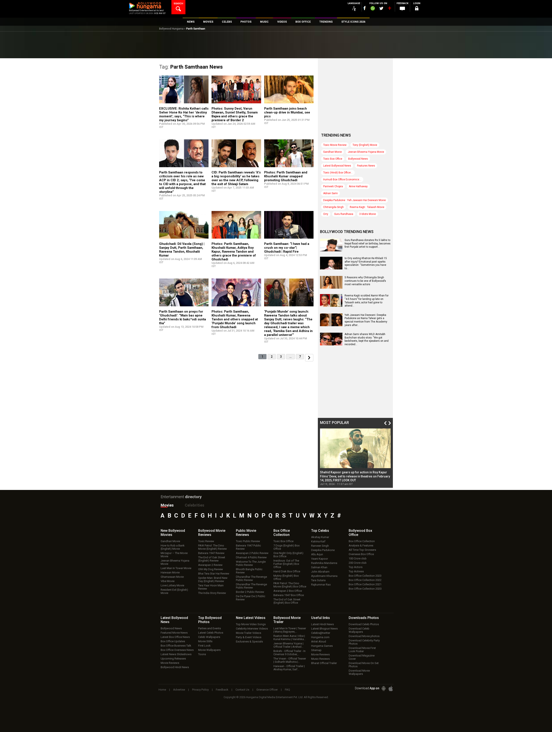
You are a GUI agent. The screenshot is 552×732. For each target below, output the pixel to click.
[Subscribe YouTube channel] (389, 9)
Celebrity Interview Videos (252, 628)
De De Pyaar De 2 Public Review (250, 598)
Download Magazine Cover (362, 657)
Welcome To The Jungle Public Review (251, 563)
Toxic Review (206, 541)
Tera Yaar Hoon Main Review (211, 587)
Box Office (281, 533)
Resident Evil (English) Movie (174, 591)
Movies (167, 505)
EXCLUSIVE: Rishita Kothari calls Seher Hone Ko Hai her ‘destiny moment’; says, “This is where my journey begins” (184, 114)
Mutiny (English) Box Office (286, 577)
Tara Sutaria (318, 580)
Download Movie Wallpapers (359, 672)
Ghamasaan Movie (172, 576)
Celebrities (194, 505)
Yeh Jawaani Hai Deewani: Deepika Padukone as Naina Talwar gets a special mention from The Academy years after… (366, 320)
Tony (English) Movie (365, 144)
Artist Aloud (318, 641)
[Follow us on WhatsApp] (372, 9)
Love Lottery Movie (172, 585)
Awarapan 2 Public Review (252, 553)
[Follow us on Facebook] (364, 8)
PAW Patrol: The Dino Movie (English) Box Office (289, 585)
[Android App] (383, 688)
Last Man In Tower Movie (176, 568)
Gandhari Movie (332, 151)
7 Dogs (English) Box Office (286, 547)
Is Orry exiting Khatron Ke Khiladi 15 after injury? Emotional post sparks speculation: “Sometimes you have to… (366, 263)
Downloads (364, 618)
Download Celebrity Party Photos (364, 642)
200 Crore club (358, 562)
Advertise (179, 689)
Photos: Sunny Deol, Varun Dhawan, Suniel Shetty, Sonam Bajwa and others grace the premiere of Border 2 (235, 114)
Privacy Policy (200, 689)
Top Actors (355, 567)
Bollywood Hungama (171, 28)
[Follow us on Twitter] (381, 8)
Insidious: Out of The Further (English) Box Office (286, 564)
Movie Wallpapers (209, 650)
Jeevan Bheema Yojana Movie (366, 151)
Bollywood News (358, 158)
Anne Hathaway (358, 186)
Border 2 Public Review (250, 591)
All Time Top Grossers (362, 549)
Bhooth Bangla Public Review (249, 571)
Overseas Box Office (361, 554)
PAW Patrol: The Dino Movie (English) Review (212, 547)
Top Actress (356, 571)
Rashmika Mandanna (324, 563)
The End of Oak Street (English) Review (211, 559)
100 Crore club (358, 558)
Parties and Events (209, 628)
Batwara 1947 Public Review (248, 547)
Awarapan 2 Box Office (287, 590)
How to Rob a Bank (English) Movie (173, 547)
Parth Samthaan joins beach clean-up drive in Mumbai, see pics (287, 112)
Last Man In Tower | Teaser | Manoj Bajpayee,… (289, 630)
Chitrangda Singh (333, 207)
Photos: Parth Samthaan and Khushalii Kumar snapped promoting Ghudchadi (285, 176)
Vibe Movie (167, 581)
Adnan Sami (330, 193)
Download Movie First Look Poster (362, 649)
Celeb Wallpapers (209, 637)
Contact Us (242, 689)
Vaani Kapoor (319, 558)
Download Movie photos (364, 636)
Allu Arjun (317, 554)
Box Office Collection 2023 (365, 575)
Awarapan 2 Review (210, 565)
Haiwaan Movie (170, 572)
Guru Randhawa (343, 214)
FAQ (287, 689)
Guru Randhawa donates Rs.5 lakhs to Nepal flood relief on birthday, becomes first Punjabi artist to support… (367, 243)
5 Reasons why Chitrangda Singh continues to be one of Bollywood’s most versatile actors (365, 281)
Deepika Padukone (323, 550)
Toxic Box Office (332, 158)
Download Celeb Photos (364, 624)
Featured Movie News (174, 632)
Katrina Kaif (318, 541)
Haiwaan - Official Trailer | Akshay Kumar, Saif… (289, 667)
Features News (366, 165)
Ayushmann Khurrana (324, 576)
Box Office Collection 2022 (365, 580)
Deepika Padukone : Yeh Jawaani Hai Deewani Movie (354, 200)
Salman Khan (319, 567)
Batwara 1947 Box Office (288, 595)
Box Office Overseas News (177, 650)
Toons (202, 654)
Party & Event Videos (248, 637)
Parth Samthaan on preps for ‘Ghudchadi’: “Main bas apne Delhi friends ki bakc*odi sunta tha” (182, 317)
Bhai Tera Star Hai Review (213, 573)
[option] (355, 457)
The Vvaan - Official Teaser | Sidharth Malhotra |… (289, 660)
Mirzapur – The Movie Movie (174, 554)
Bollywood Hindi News (175, 667)
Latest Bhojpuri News (324, 628)
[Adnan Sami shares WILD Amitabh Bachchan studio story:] (331, 344)
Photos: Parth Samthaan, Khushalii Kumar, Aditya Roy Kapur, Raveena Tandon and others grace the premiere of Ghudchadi (234, 251)
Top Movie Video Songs (251, 624)
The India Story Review (212, 593)
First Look (204, 645)
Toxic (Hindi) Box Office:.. (338, 172)
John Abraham (320, 571)
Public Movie (246, 533)
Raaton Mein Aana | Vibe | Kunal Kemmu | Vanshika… (289, 637)
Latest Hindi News (322, 624)
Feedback (222, 689)
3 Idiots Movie (367, 214)
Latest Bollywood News (337, 165)
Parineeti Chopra (333, 186)
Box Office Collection (362, 541)
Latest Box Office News (175, 637)
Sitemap (316, 650)
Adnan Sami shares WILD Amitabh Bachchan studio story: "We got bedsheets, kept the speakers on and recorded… (367, 339)
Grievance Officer (267, 689)
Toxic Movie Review (335, 144)
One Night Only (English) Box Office (288, 554)
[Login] (417, 9)
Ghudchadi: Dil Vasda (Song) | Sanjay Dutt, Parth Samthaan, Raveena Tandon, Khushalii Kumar (181, 249)
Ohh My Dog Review (210, 569)
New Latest (250, 618)
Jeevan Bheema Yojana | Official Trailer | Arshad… (288, 645)
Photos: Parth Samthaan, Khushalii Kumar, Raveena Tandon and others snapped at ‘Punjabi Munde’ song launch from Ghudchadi (235, 319)
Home (162, 689)
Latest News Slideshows (176, 654)
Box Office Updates (173, 641)
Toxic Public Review (248, 541)
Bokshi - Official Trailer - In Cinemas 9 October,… (289, 652)
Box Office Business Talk (176, 645)
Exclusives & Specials (249, 641)
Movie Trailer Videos (248, 632)
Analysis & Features (361, 545)
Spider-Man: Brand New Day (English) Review (212, 579)
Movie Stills (205, 641)
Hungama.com (320, 637)
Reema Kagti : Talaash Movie (367, 207)
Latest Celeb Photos (210, 632)
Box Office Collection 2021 (365, 584)
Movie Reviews (170, 662)
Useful (320, 618)
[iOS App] (391, 688)
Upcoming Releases (173, 658)
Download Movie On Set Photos (364, 664)
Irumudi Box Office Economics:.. (342, 179)
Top (320, 531)
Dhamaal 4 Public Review (251, 557)
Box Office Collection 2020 (365, 588)
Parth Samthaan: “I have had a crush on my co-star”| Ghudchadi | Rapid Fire (286, 247)
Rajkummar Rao (321, 584)
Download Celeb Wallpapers (359, 630)
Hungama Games (322, 645)
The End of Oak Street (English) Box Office (286, 601)
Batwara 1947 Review (211, 553)
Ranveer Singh (320, 545)
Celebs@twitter (320, 632)
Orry (325, 214)
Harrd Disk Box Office (286, 571)
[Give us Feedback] (402, 9)
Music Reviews (320, 658)
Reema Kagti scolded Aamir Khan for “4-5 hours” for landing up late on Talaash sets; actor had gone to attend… (367, 300)
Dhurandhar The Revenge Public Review (251, 578)
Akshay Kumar (320, 537)
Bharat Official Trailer (324, 663)
